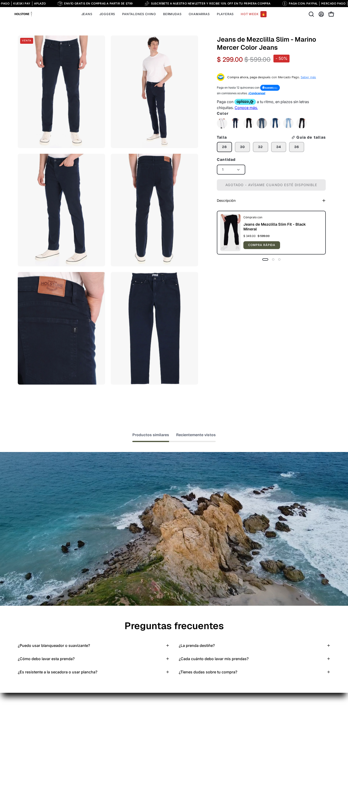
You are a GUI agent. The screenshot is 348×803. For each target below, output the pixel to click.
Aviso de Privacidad (131, 713)
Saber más (308, 77)
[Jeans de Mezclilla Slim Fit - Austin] (235, 123)
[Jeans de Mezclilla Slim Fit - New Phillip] (288, 123)
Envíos (120, 721)
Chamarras (27, 745)
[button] (311, 14)
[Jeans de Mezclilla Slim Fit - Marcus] (262, 123)
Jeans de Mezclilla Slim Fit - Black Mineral (274, 227)
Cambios (122, 737)
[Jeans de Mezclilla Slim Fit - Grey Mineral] (301, 123)
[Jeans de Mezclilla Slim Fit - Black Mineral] (248, 123)
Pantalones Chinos (34, 713)
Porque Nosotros (81, 721)
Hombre (73, 713)
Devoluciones (126, 745)
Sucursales (124, 768)
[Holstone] (23, 14)
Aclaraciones (125, 760)
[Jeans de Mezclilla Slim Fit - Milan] (275, 123)
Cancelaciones (127, 752)
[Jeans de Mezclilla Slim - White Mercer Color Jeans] (222, 123)
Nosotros (122, 776)
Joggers (25, 729)
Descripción (226, 200)
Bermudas (27, 737)
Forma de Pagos (128, 729)
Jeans (23, 721)
